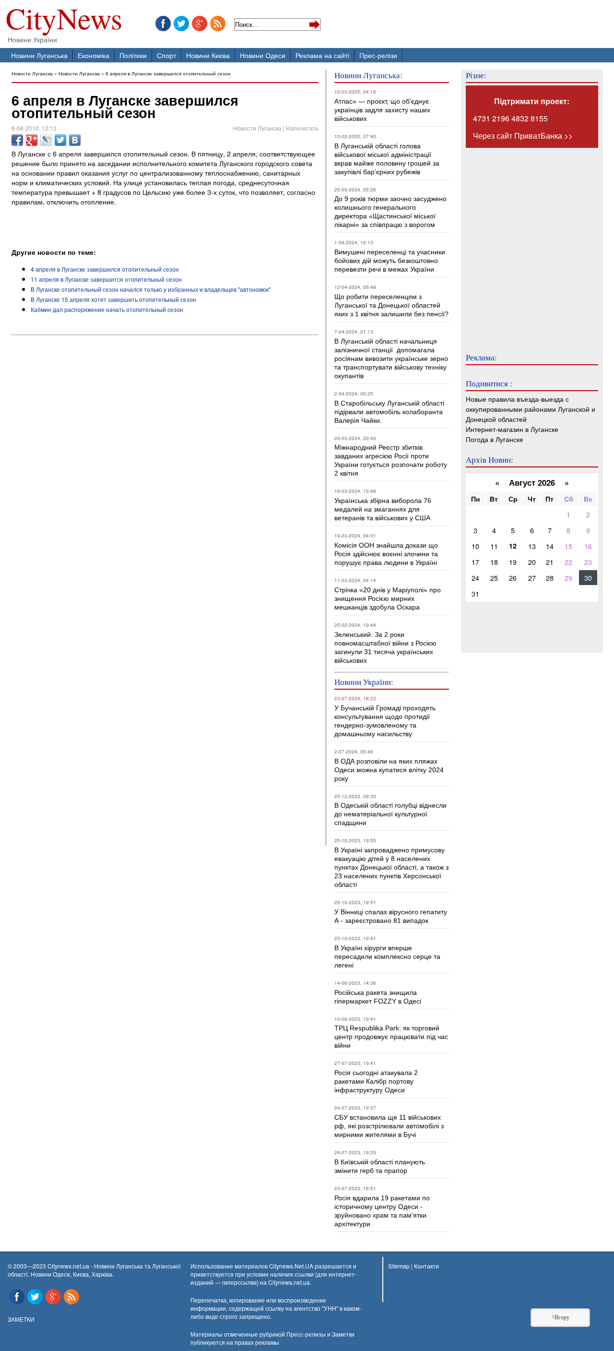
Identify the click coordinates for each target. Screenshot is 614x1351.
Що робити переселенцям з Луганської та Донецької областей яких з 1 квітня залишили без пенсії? (391, 305)
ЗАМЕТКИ (21, 1319)
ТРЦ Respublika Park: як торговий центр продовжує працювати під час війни (391, 1036)
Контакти (426, 1266)
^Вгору (560, 1317)
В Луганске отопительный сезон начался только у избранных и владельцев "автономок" (151, 289)
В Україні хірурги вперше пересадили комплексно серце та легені (387, 956)
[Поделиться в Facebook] (17, 140)
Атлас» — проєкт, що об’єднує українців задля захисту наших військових (382, 109)
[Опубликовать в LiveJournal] (46, 140)
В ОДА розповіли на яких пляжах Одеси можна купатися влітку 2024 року (389, 769)
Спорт (166, 55)
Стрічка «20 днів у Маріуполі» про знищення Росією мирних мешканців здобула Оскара (387, 598)
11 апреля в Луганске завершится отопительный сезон (106, 279)
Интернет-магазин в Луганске (512, 429)
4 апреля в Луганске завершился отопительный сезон (105, 269)
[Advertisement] (124, 220)
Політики (133, 55)
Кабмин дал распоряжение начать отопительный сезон (107, 309)
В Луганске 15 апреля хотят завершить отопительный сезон (113, 299)
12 (513, 545)
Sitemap (399, 1266)
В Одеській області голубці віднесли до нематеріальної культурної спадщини (390, 813)
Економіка (93, 55)
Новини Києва (208, 55)
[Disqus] (165, 469)
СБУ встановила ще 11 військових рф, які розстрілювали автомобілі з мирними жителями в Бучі (389, 1125)
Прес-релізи (378, 55)
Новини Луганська (39, 55)
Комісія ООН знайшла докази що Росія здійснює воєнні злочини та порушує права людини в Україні (386, 553)
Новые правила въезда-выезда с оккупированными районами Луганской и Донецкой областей (530, 409)
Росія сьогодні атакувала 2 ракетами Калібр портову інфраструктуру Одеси (376, 1081)
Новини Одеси (262, 55)
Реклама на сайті (322, 55)
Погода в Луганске (494, 439)
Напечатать (302, 128)
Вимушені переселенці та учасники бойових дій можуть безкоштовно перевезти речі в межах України (389, 260)
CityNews (64, 20)
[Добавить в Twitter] (60, 140)
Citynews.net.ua (289, 1282)
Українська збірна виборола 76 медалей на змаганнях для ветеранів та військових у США (382, 509)
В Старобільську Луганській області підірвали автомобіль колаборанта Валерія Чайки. (390, 411)
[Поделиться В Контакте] (75, 140)
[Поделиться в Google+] (31, 140)
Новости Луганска (32, 73)
